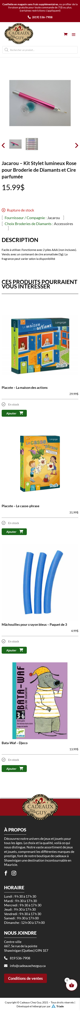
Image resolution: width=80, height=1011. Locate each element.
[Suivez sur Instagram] (14, 873)
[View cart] (66, 34)
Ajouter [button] (11, 413)
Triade (60, 1006)
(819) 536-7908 (42, 17)
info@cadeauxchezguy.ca (28, 966)
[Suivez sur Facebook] (6, 873)
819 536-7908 (20, 958)
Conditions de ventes (25, 978)
